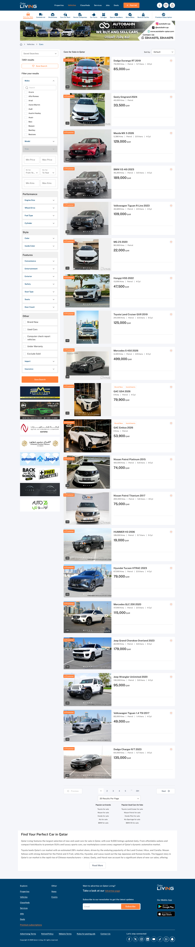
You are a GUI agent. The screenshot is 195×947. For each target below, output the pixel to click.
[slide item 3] (87, 86)
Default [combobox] (157, 52)
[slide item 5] (91, 86)
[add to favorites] (171, 60)
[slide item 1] (83, 86)
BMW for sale (103, 823)
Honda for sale (103, 816)
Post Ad (133, 5)
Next (164, 791)
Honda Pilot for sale (132, 816)
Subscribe (130, 906)
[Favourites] (166, 5)
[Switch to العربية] (159, 5)
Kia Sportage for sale (132, 819)
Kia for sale (103, 819)
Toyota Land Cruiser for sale (132, 809)
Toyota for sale (103, 809)
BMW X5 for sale (132, 823)
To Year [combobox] (45, 173)
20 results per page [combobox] (109, 798)
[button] (28, 5)
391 (137, 791)
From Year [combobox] (30, 173)
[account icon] (172, 5)
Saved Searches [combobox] (31, 53)
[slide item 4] (89, 86)
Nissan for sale (103, 813)
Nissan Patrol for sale (132, 813)
